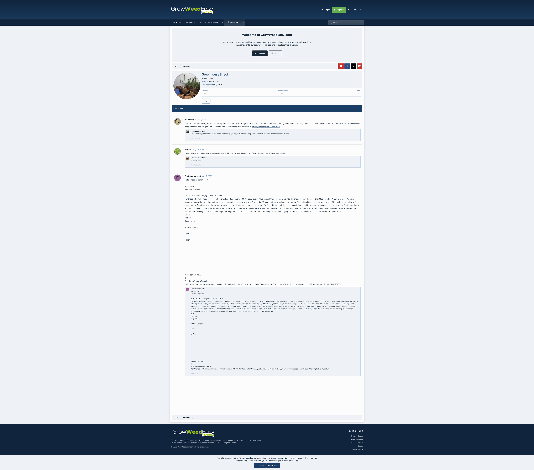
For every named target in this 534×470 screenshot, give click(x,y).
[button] (355, 10)
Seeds (360, 446)
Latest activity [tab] (194, 108)
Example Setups (357, 449)
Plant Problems (357, 439)
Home (178, 22)
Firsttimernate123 (193, 176)
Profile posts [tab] (178, 108)
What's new (213, 22)
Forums (192, 22)
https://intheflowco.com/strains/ (266, 127)
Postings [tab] (207, 108)
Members (234, 22)
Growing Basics (357, 436)
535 (205, 93)
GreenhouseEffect (198, 131)
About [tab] (216, 108)
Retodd (188, 149)
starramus (189, 120)
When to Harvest (356, 443)
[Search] (361, 10)
